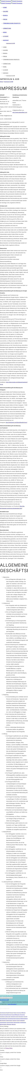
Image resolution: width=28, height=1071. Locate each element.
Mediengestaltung (24, 1018)
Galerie (5, 11)
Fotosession (22, 1014)
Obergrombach (9, 1020)
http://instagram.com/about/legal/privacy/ (16, 422)
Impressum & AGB (10, 43)
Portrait (18, 1020)
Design (15, 1012)
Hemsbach (21, 1016)
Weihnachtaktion (3, 1024)
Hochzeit (25, 1016)
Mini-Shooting (3, 1020)
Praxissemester (3, 1022)
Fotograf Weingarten (15, 1014)
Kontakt (6, 40)
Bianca (5, 15)
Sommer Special (10, 1022)
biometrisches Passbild (5, 1012)
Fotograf (2, 1014)
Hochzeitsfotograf (3, 1018)
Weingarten (9, 1024)
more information (12, 1004)
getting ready (7, 1016)
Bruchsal (11, 1012)
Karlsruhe (18, 1018)
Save (1, 1070)
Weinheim (14, 1024)
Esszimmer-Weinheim (21, 1012)
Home (5, 7)
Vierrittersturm (23, 1022)
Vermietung (7, 28)
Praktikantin (22, 1020)
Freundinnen (2, 1016)
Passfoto (14, 1020)
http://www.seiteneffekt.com (20, 112)
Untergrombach (16, 1022)
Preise (5, 19)
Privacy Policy (9, 1048)
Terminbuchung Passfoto (11, 23)
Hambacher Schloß (15, 1016)
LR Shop (5, 36)
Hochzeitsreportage (12, 1018)
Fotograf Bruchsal (7, 1014)
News (5, 32)
